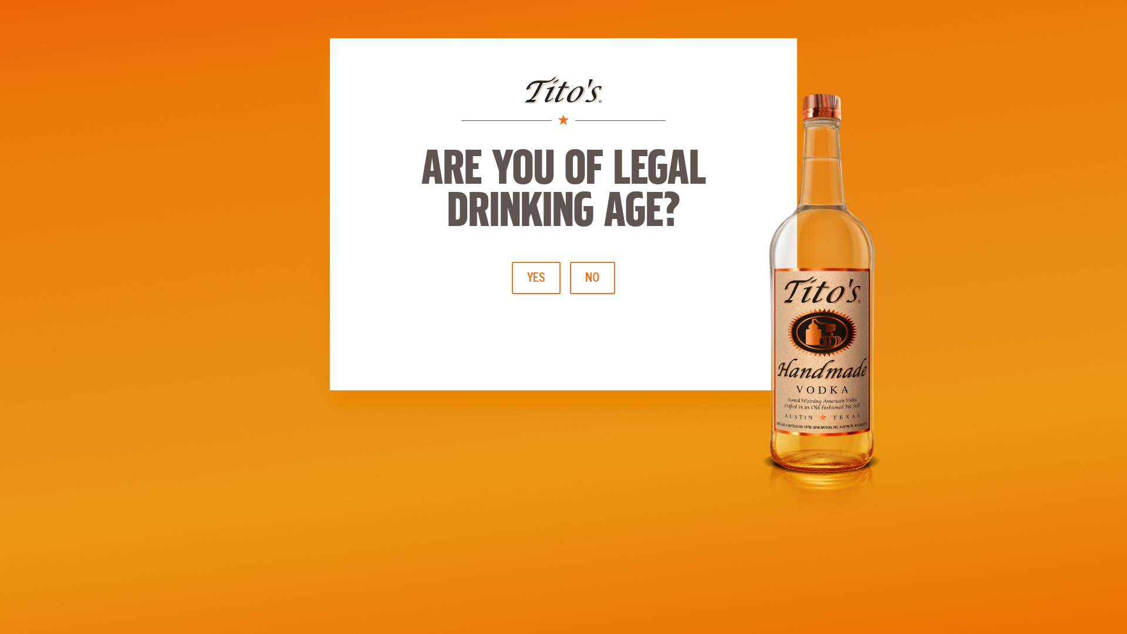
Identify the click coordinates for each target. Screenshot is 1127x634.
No (592, 277)
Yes (536, 277)
